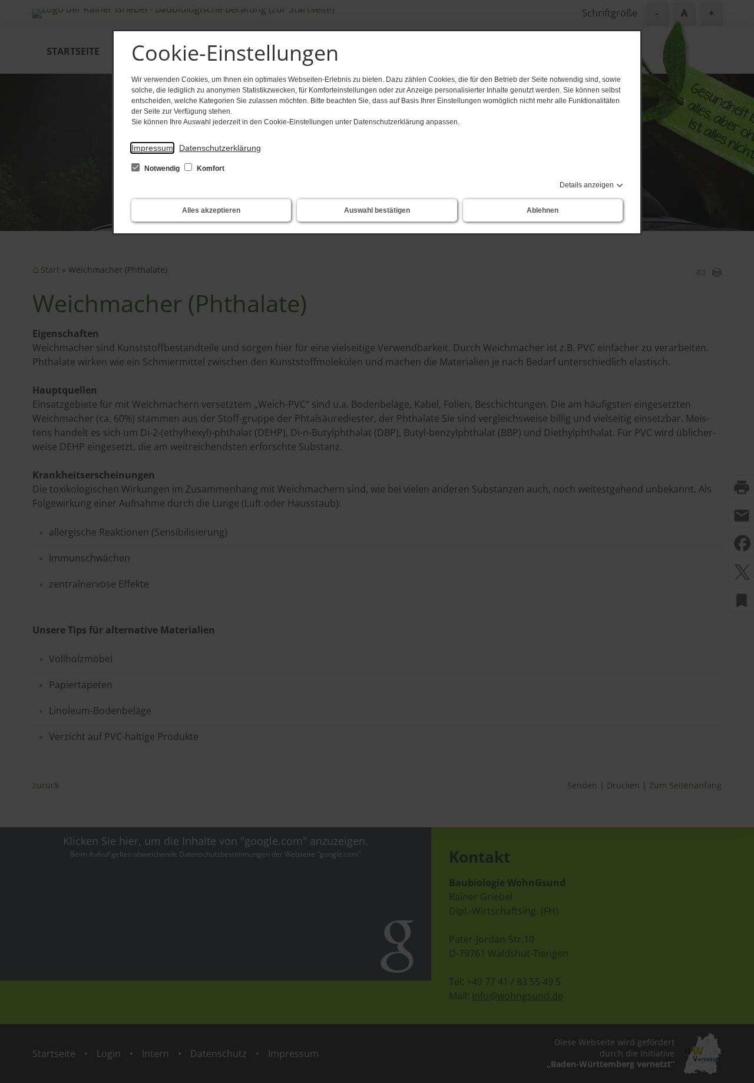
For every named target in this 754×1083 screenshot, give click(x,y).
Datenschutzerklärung (220, 148)
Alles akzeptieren (211, 210)
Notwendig (162, 168)
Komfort (209, 168)
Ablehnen (542, 210)
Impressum (152, 148)
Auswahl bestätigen (377, 210)
